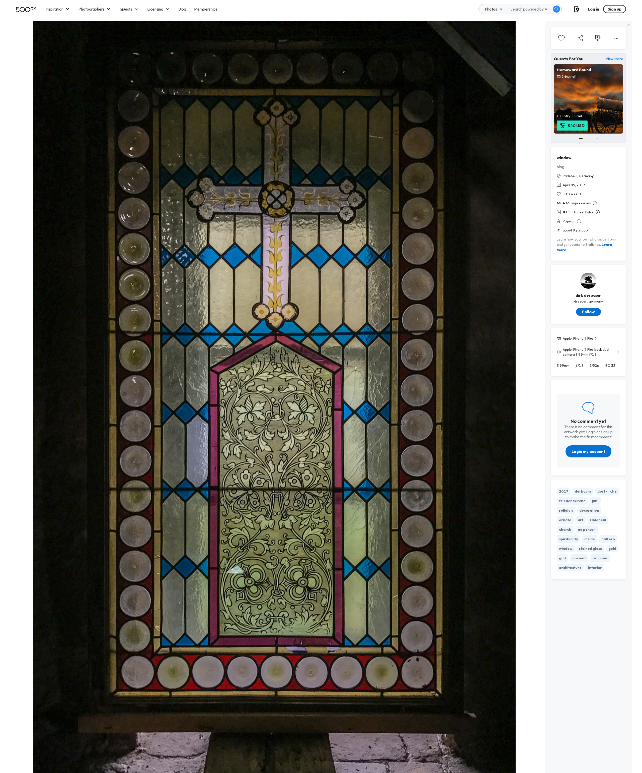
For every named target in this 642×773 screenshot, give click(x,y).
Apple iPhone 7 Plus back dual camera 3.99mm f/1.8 (586, 352)
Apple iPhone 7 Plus (578, 338)
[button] (556, 9)
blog (560, 166)
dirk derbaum (588, 295)
